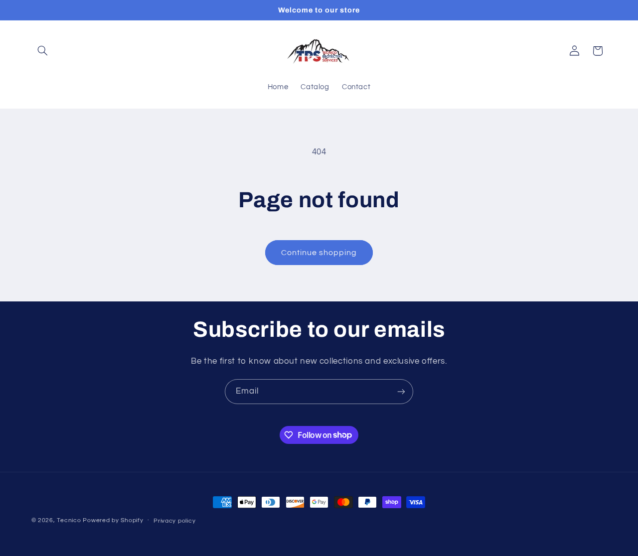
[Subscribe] (401, 391)
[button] (42, 50)
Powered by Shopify (113, 520)
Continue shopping (319, 253)
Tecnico (69, 520)
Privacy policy (174, 521)
